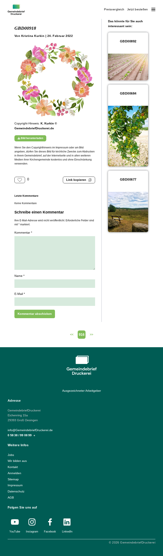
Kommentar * (23, 232)
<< (71, 334)
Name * (19, 275)
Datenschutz (16, 491)
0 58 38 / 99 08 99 (20, 435)
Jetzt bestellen (137, 9)
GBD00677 (128, 179)
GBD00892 (128, 41)
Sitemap (13, 479)
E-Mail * (19, 293)
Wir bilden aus (17, 461)
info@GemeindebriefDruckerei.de (30, 430)
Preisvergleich (114, 9)
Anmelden (14, 473)
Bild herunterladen (31, 138)
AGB (11, 497)
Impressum (15, 485)
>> (91, 334)
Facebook (50, 531)
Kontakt (13, 467)
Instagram (32, 531)
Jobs (11, 455)
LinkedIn (67, 531)
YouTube (14, 531)
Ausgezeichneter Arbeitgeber (81, 390)
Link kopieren (76, 179)
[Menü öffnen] (153, 9)
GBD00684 (128, 93)
